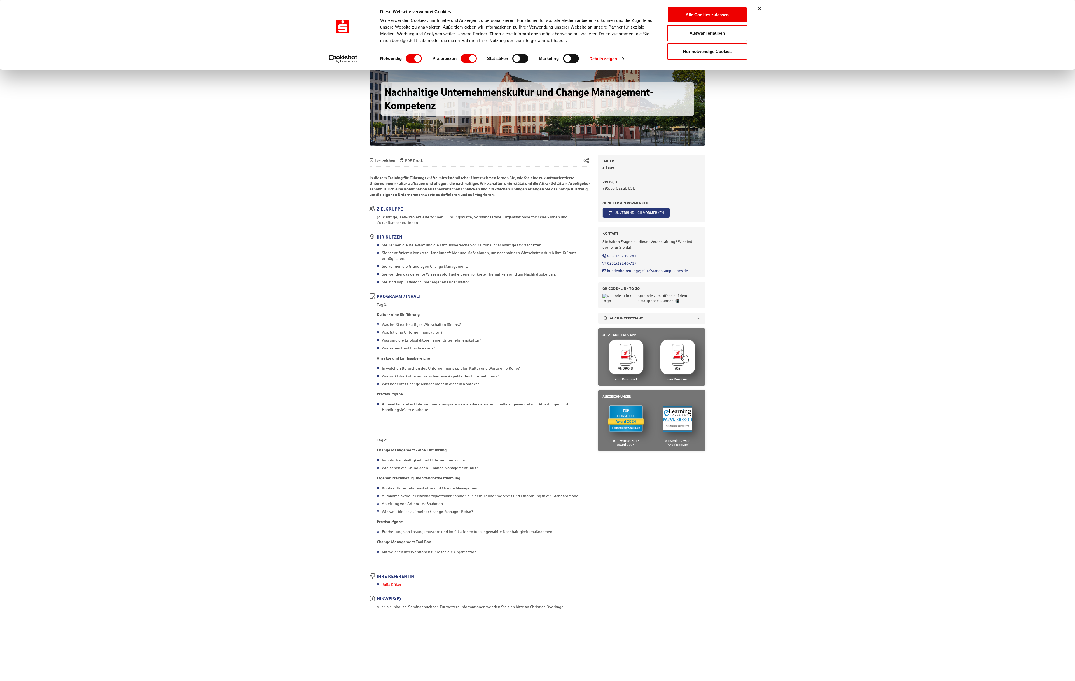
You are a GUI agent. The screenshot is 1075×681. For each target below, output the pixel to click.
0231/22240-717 (622, 263)
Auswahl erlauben (707, 33)
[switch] (469, 58)
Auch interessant (626, 318)
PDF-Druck (414, 161)
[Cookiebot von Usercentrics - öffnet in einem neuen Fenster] (343, 59)
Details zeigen (603, 58)
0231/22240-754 (622, 256)
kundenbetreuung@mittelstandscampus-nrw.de (647, 271)
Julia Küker (391, 584)
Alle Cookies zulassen (707, 14)
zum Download (626, 379)
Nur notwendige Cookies (707, 51)
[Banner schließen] (759, 9)
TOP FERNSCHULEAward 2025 (626, 443)
